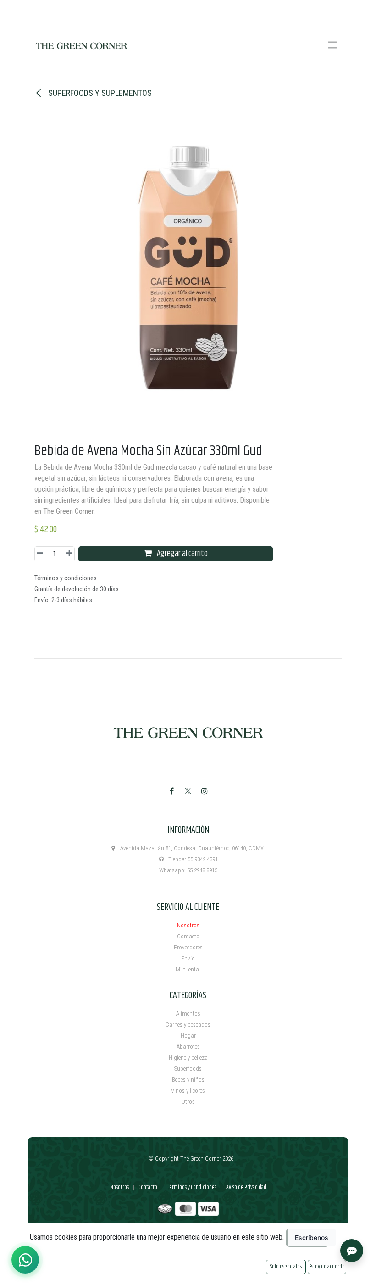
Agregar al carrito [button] (181, 553)
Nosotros (188, 925)
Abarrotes (188, 1046)
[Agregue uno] (67, 554)
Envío (188, 958)
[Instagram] (204, 791)
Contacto (188, 936)
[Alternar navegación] (332, 45)
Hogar (188, 1035)
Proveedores (188, 947)
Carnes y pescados (188, 1024)
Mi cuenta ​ (188, 969)
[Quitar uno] (41, 554)
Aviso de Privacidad (246, 1187)
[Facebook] (171, 791)
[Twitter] (188, 791)
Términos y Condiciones (191, 1187)
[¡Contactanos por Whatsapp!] (25, 1260)
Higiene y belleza (188, 1057)
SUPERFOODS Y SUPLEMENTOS (99, 93)
